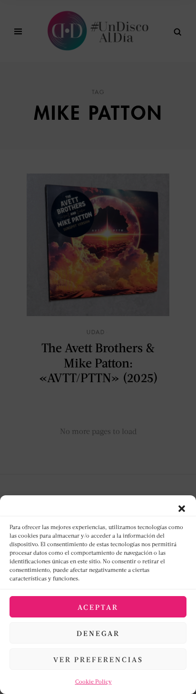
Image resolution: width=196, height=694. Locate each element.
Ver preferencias (98, 659)
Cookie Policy (93, 681)
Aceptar (98, 607)
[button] (181, 507)
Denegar (98, 633)
